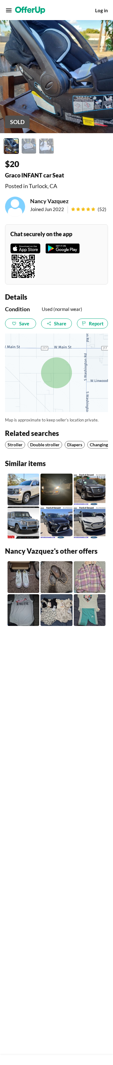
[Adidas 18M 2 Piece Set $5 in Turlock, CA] (89, 610)
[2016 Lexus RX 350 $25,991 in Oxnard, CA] (56, 522)
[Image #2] (28, 146)
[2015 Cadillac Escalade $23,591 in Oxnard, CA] (89, 489)
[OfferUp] (30, 10)
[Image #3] (46, 146)
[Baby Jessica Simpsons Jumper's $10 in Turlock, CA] (56, 610)
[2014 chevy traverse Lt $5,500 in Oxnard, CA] (56, 489)
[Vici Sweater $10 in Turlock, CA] (89, 577)
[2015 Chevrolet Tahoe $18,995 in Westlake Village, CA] (23, 489)
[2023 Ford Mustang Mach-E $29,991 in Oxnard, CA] (89, 522)
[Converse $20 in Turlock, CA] (23, 577)
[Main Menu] (9, 10)
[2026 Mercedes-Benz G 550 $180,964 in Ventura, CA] (23, 522)
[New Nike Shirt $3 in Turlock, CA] (23, 610)
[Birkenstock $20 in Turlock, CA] (56, 577)
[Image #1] (11, 146)
